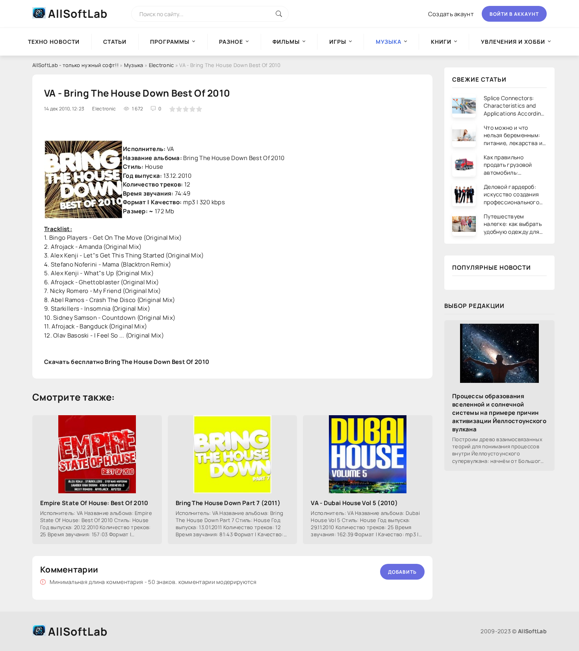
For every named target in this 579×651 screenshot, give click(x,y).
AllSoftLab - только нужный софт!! (75, 65)
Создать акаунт (451, 14)
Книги (441, 41)
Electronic (161, 65)
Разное (231, 41)
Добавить (402, 572)
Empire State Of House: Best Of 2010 (94, 503)
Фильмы (286, 41)
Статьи (114, 41)
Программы (169, 41)
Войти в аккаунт (514, 14)
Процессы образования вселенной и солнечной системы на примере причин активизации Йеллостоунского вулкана (499, 412)
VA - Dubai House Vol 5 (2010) (354, 503)
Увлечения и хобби (513, 41)
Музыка (133, 65)
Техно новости (54, 41)
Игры (337, 41)
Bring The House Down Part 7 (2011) (228, 503)
